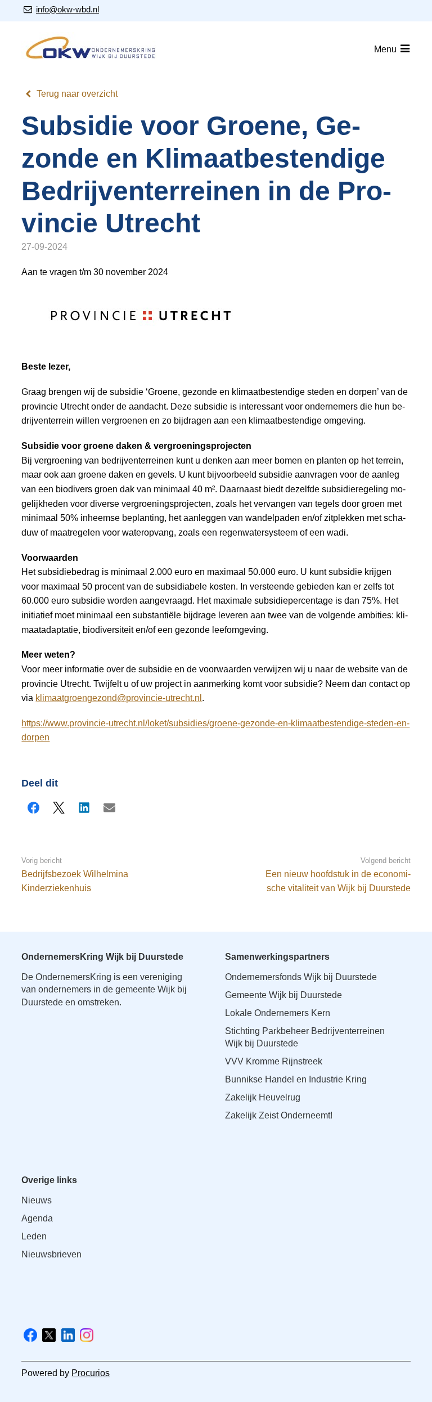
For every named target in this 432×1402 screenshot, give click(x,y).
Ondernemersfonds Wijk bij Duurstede (301, 977)
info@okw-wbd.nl (67, 9)
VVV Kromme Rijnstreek (273, 1061)
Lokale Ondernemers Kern (277, 1013)
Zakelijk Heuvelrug (262, 1097)
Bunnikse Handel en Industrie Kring (296, 1079)
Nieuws (36, 1200)
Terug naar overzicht (77, 93)
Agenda (37, 1218)
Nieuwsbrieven (51, 1254)
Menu (385, 49)
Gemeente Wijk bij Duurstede (283, 995)
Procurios (90, 1373)
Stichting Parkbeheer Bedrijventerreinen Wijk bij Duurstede (305, 1037)
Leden (34, 1236)
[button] (33, 807)
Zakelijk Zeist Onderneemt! (278, 1115)
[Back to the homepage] (91, 49)
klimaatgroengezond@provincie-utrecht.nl (118, 698)
